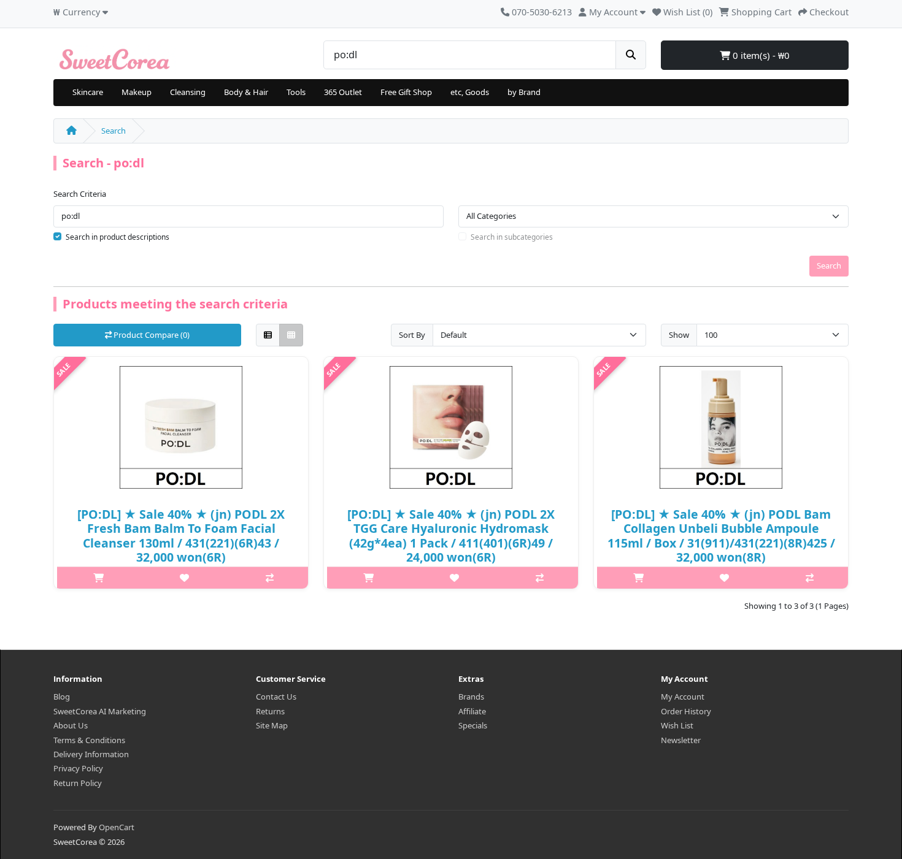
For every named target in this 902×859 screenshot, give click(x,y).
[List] (268, 335)
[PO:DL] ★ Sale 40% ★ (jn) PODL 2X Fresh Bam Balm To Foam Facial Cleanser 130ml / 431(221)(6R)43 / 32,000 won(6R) (181, 535)
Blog (61, 696)
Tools (296, 91)
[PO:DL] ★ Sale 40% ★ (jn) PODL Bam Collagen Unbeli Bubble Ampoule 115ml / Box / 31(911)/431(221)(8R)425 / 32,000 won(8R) (721, 535)
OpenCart (116, 827)
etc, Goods (469, 91)
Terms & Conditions (89, 740)
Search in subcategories (512, 237)
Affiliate (472, 711)
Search (113, 130)
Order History (686, 711)
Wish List (677, 725)
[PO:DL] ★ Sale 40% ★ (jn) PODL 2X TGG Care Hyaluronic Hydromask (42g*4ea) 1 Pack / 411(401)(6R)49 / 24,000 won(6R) (451, 535)
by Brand (524, 91)
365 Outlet (343, 91)
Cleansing (188, 91)
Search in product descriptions (117, 237)
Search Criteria (79, 193)
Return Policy (77, 782)
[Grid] (291, 335)
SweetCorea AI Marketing (99, 711)
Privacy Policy (78, 768)
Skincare (87, 91)
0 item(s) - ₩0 (760, 55)
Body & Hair (246, 91)
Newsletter (681, 740)
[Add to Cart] (98, 577)
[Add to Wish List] (184, 577)
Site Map (272, 725)
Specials (472, 725)
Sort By (412, 334)
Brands (471, 696)
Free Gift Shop (406, 91)
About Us (70, 725)
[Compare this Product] (269, 577)
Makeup (136, 91)
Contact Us (276, 696)
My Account (682, 696)
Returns (270, 711)
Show (679, 334)
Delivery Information (91, 754)
